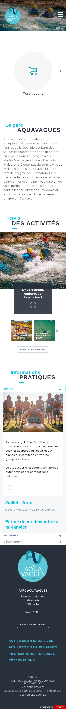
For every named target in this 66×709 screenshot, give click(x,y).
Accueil (33, 677)
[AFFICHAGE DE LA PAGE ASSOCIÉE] (10, 485)
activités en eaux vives (31, 640)
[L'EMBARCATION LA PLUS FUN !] (33, 305)
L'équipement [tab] (13, 541)
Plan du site (53, 691)
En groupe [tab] (11, 535)
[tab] (57, 28)
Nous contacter (35, 624)
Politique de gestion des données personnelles (33, 682)
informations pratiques (32, 654)
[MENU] (60, 14)
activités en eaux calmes (33, 647)
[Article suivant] (60, 71)
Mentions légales (33, 687)
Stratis (60, 707)
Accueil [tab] (9, 389)
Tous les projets (34, 349)
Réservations (22, 660)
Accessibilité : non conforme (23, 691)
